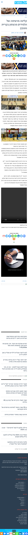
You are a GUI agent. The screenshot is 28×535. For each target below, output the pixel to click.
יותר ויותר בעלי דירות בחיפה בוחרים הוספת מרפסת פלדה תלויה (15, 361)
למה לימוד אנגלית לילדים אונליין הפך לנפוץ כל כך (14, 354)
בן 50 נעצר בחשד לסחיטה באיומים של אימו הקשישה (14, 408)
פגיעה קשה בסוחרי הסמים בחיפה (16, 414)
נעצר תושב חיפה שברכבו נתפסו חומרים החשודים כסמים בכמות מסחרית (16, 393)
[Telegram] (6, 55)
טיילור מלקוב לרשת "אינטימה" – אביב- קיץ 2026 (14, 429)
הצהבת (25, 423)
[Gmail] (4, 55)
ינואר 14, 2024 (15, 32)
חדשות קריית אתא (20, 483)
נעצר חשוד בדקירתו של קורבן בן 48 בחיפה (15, 401)
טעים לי (22, 490)
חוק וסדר (25, 379)
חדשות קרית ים (20, 488)
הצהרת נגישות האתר (22, 474)
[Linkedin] (18, 55)
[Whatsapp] (15, 55)
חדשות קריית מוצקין (19, 487)
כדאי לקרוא (24, 332)
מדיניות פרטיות (7, 529)
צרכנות (22, 502)
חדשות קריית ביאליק (19, 485)
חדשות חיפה (21, 482)
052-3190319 (24, 471)
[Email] (12, 55)
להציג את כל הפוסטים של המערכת (14, 270)
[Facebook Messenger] (9, 55)
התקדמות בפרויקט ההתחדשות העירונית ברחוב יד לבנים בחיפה (16, 337)
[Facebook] (24, 55)
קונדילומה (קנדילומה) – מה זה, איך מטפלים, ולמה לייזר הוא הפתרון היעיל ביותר (14, 369)
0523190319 (17, 529)
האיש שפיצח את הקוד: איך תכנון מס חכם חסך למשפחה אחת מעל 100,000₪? (15, 345)
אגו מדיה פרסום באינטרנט (11, 531)
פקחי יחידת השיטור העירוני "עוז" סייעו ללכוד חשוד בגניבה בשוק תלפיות (14, 385)
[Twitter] (21, 55)
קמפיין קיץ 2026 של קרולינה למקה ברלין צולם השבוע (15, 436)
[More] (14, 58)
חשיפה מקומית (20, 497)
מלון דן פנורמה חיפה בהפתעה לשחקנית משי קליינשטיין (17, 443)
